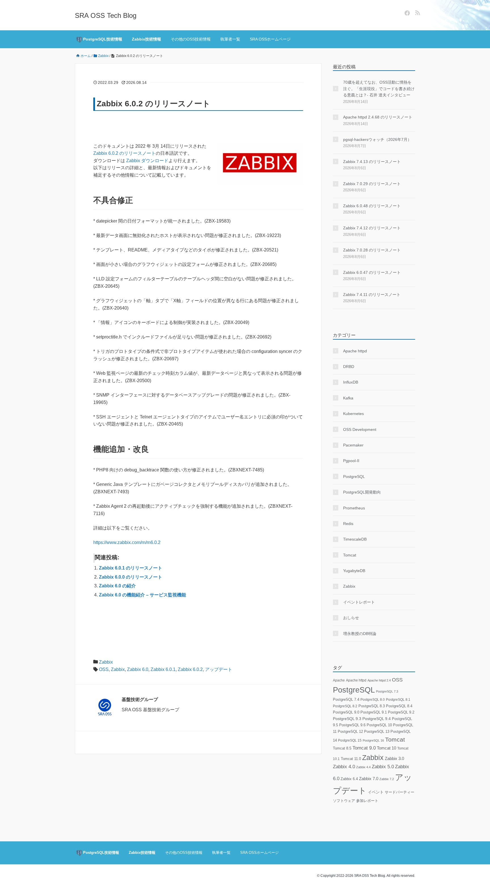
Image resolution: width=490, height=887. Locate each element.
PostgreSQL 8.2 (345, 706)
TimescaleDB (355, 539)
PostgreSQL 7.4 (346, 699)
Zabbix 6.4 (349, 779)
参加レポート (367, 801)
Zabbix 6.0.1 (163, 669)
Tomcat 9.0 (364, 748)
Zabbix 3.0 (394, 758)
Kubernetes (353, 413)
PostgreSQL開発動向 (362, 492)
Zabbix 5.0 (383, 766)
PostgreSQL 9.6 (352, 725)
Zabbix (106, 662)
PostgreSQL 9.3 (347, 719)
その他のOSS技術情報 (191, 39)
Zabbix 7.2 (386, 779)
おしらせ (351, 617)
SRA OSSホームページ (270, 39)
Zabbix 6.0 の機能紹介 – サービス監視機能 (142, 594)
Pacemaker (353, 445)
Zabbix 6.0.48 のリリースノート (372, 206)
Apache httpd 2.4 (379, 680)
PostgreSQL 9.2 (401, 712)
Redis (348, 523)
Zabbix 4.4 (363, 767)
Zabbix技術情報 (146, 39)
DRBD (348, 366)
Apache (339, 680)
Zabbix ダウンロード (147, 160)
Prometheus (354, 508)
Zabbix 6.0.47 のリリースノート (372, 272)
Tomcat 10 (386, 748)
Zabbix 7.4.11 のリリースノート (371, 294)
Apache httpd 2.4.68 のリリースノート (377, 117)
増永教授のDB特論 (359, 633)
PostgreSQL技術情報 (102, 39)
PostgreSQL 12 (350, 731)
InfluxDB (350, 382)
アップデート (218, 669)
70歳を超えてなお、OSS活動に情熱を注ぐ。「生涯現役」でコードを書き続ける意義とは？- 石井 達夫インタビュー (379, 88)
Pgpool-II (351, 460)
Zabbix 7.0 (368, 778)
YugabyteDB (354, 570)
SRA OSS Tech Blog (105, 15)
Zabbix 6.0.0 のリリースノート (130, 577)
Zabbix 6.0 (137, 669)
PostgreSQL (354, 476)
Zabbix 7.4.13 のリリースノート (372, 161)
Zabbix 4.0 (344, 766)
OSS (104, 669)
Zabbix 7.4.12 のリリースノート (372, 228)
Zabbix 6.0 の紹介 (117, 585)
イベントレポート (359, 602)
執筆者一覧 (230, 39)
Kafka (348, 398)
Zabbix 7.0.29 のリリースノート (372, 183)
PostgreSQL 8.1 (398, 699)
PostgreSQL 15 (350, 740)
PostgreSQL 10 (379, 725)
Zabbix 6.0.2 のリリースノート (124, 153)
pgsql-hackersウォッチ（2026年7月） (377, 139)
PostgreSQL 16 (373, 740)
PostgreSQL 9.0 (346, 712)
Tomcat (349, 555)
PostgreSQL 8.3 (371, 706)
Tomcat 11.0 (351, 759)
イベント (376, 792)
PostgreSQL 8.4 (399, 706)
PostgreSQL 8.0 (372, 700)
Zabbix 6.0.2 (190, 669)
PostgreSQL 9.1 (373, 712)
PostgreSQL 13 (376, 731)
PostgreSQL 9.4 (376, 719)
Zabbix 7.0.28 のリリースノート (372, 250)
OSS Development (359, 429)
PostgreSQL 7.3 (387, 691)
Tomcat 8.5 (342, 748)
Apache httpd (355, 351)
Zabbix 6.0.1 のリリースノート (130, 568)
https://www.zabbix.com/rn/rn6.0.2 (126, 542)
